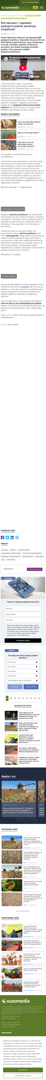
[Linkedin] (12, 537)
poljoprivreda (23, 550)
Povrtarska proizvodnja (11, 553)
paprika (13, 550)
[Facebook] (2, 537)
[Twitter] (7, 537)
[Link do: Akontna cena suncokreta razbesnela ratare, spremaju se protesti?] (11, 885)
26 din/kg (12, 676)
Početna (4, 15)
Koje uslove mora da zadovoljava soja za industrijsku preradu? (26, 144)
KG (35, 698)
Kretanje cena (29, 947)
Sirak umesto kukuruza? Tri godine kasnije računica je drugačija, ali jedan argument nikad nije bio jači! (33, 841)
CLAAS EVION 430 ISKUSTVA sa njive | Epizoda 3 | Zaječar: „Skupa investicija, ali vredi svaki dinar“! (33, 930)
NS (11, 698)
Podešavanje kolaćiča (23, 1076)
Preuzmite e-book (23, 641)
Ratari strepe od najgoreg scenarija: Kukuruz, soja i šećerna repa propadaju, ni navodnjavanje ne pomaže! (33, 898)
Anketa (12, 650)
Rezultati (31, 687)
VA (31, 698)
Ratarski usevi (27, 556)
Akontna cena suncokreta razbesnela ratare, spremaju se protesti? (33, 883)
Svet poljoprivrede (29, 2)
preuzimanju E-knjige (27, 631)
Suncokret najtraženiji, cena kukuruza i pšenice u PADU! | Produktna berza (33, 942)
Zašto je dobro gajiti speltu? (28, 133)
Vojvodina (11, 560)
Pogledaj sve (23, 911)
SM (19, 698)
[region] (23, 1058)
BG (7, 698)
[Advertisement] (23, 427)
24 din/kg (12, 671)
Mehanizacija (28, 936)
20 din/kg (12, 662)
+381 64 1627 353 (13, 1023)
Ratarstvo (20, 15)
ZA (39, 698)
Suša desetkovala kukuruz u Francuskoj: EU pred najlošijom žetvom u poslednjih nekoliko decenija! (33, 856)
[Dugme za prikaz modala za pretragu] (43, 2)
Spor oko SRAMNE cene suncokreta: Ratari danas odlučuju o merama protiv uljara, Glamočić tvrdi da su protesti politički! (33, 870)
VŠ (27, 698)
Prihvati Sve (23, 1070)
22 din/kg (12, 667)
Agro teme (11, 15)
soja (3, 560)
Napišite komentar (34, 569)
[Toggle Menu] (41, 7)
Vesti (41, 805)
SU (23, 698)
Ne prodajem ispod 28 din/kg (19, 680)
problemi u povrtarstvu (10, 556)
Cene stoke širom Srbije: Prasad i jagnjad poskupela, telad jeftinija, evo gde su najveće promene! (32, 957)
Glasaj (15, 687)
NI (15, 698)
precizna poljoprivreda (32, 553)
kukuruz (4, 550)
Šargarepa (39, 556)
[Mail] (17, 537)
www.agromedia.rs (9, 1026)
